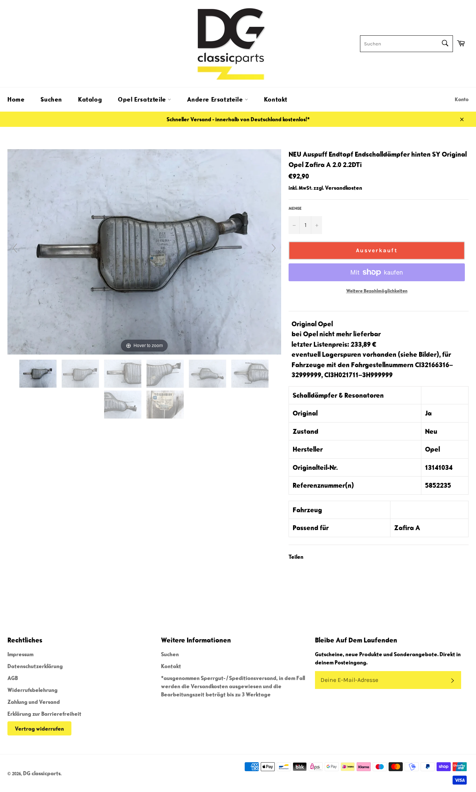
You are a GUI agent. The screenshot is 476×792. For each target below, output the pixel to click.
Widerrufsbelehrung (32, 689)
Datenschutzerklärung (35, 666)
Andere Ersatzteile (215, 99)
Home (16, 99)
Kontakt (275, 99)
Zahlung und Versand (33, 701)
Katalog (90, 99)
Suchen (51, 99)
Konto (462, 99)
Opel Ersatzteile (143, 99)
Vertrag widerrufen (39, 728)
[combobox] (406, 43)
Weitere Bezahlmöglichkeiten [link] (377, 291)
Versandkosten (343, 187)
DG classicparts (42, 773)
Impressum (20, 654)
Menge (295, 208)
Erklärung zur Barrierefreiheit (44, 713)
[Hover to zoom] (144, 251)
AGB (12, 678)
